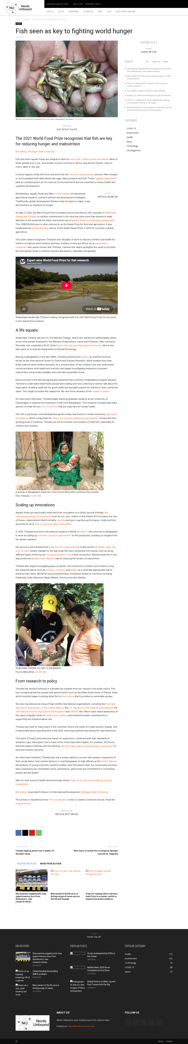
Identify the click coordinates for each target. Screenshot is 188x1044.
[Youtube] (183, 4)
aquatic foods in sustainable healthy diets (93, 220)
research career (100, 391)
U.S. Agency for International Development (91, 707)
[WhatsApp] (39, 833)
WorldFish (82, 531)
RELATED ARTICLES (27, 863)
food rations (68, 696)
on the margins (62, 193)
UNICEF (74, 711)
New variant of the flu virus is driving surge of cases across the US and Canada (65, 896)
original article (23, 803)
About (160, 1041)
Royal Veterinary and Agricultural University (78, 345)
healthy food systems (56, 715)
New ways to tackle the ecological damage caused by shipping (96, 852)
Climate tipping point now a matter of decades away (35, 852)
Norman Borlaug (39, 228)
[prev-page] (17, 907)
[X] (174, 4)
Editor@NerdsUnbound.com (81, 1026)
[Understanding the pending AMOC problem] (23, 976)
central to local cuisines (81, 174)
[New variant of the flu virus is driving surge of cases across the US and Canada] (67, 880)
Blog (109, 11)
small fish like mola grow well (64, 547)
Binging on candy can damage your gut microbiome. (149, 95)
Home (18, 19)
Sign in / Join (78, 4)
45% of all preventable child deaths (53, 524)
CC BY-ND (79, 119)
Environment (73, 11)
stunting (61, 520)
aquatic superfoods (106, 178)
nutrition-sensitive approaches (54, 535)
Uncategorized (133, 150)
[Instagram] (169, 4)
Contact (169, 1041)
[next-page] (22, 907)
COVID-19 (50, 11)
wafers (74, 569)
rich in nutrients (49, 406)
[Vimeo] (179, 4)
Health (61, 11)
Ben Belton (21, 151)
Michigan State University (41, 151)
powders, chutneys (56, 569)
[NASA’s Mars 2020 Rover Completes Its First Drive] (77, 971)
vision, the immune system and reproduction (75, 418)
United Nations (108, 761)
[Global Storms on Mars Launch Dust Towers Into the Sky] (77, 986)
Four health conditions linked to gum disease (146, 91)
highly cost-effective (44, 558)
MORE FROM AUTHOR (50, 863)
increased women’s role (58, 554)
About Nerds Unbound (125, 11)
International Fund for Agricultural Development (40, 711)
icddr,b (84, 356)
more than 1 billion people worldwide (89, 159)
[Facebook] (164, 4)
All (147, 62)
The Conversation (58, 799)
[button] (184, 11)
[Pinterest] (32, 833)
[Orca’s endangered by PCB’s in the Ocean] (77, 957)
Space (100, 11)
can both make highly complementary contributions (87, 746)
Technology (88, 11)
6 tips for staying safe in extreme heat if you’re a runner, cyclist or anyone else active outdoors (102, 896)
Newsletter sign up (93, 4)
